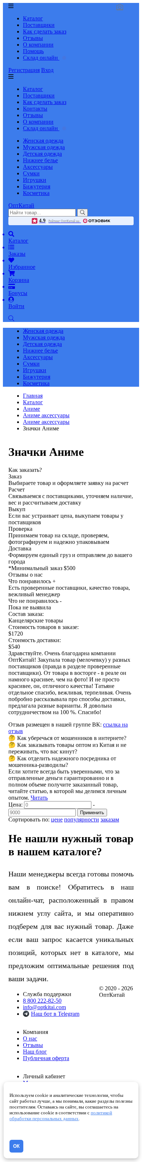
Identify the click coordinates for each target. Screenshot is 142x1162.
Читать (39, 798)
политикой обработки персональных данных (60, 1115)
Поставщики (39, 25)
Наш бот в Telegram (55, 1014)
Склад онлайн (41, 58)
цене (57, 819)
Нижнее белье (40, 160)
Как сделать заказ (44, 31)
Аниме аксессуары (46, 422)
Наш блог (35, 1051)
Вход (47, 70)
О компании (38, 44)
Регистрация (24, 70)
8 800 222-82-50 (42, 1001)
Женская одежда (43, 141)
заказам (109, 819)
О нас (30, 1038)
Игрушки (34, 180)
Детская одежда (42, 154)
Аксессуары (38, 167)
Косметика (36, 193)
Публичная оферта (46, 1058)
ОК (16, 1146)
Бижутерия (36, 186)
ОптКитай (21, 205)
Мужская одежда (44, 147)
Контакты (35, 109)
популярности (81, 819)
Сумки (31, 173)
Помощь (33, 51)
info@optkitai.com (44, 1007)
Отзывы (33, 38)
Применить (92, 812)
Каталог (33, 18)
